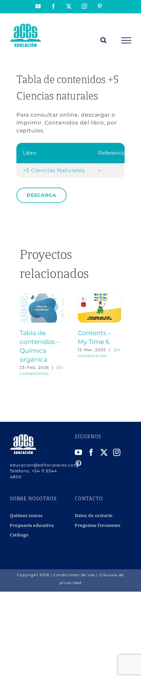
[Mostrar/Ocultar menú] (126, 40)
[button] (25, 335)
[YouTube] (78, 452)
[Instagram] (117, 452)
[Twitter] (104, 452)
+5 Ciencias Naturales (54, 170)
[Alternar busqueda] (103, 40)
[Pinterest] (78, 464)
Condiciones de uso (74, 575)
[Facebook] (91, 452)
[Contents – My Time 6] (99, 296)
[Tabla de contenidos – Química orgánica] (41, 296)
